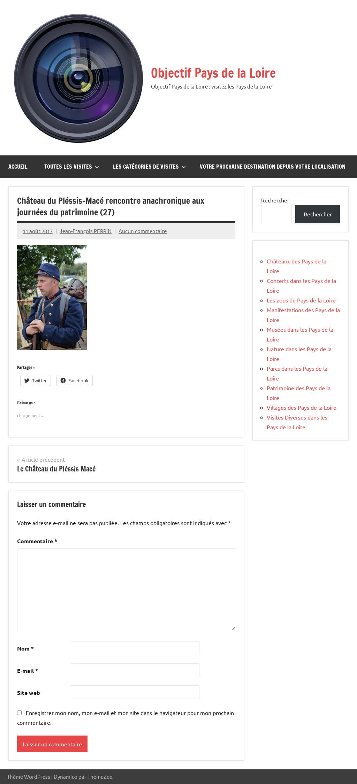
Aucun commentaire (143, 231)
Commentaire (37, 541)
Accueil (18, 166)
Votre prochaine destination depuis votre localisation (272, 166)
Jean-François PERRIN (86, 231)
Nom (25, 648)
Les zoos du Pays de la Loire (301, 300)
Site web (28, 692)
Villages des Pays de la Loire (301, 407)
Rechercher (275, 200)
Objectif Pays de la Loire (213, 73)
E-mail (27, 670)
